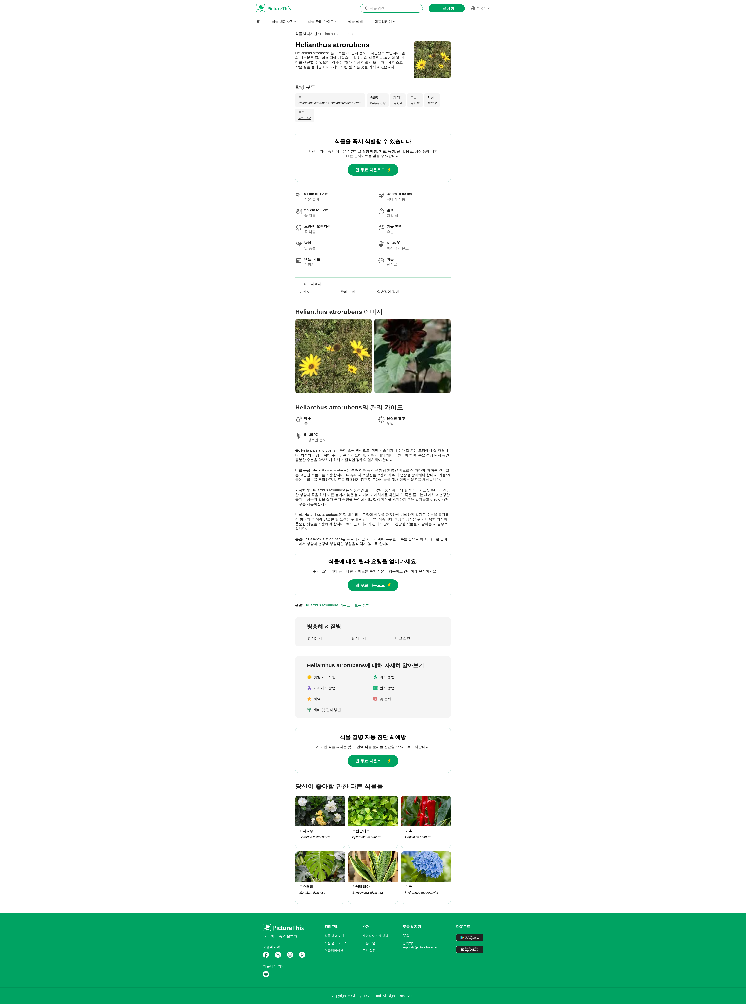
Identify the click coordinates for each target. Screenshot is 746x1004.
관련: (332, 605)
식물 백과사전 (306, 34)
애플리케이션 (385, 22)
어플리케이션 (334, 950)
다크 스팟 (402, 638)
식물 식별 (355, 22)
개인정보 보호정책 (375, 935)
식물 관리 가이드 (336, 943)
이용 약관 (369, 943)
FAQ (406, 935)
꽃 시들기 (314, 638)
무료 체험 (446, 8)
